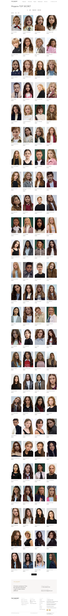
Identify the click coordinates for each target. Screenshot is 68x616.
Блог (40, 604)
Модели (41, 599)
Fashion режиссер (42, 609)
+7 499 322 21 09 (50, 600)
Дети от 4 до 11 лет (24, 599)
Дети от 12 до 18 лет (24, 601)
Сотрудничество (42, 601)
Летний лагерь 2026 (33, 603)
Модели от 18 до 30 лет (25, 603)
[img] (14, 1)
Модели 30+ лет (23, 604)
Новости (41, 606)
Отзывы (41, 607)
